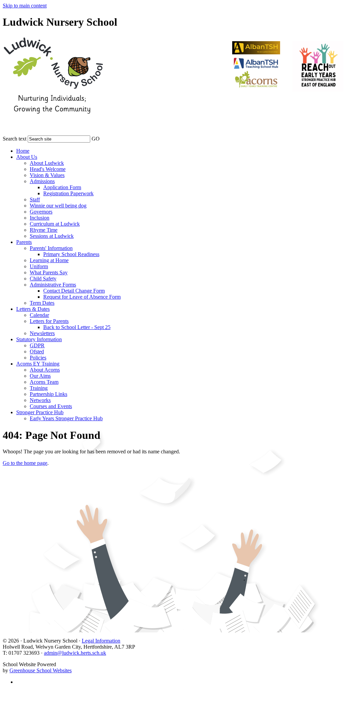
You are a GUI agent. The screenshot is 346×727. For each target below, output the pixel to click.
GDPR (37, 345)
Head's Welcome (48, 169)
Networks (40, 400)
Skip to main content (25, 5)
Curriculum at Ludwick (55, 224)
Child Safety (43, 278)
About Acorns (45, 370)
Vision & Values (47, 175)
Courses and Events (51, 406)
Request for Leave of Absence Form (82, 297)
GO (96, 139)
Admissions (42, 181)
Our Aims (40, 376)
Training (39, 388)
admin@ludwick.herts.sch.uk (75, 653)
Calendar (39, 315)
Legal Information (101, 641)
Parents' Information (51, 248)
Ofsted (37, 351)
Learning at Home (49, 260)
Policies (38, 357)
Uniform (39, 266)
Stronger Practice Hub (40, 412)
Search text (14, 139)
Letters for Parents (49, 321)
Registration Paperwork (68, 193)
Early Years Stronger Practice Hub (66, 418)
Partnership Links (48, 394)
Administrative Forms (53, 284)
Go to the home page (25, 463)
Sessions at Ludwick (52, 236)
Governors (41, 212)
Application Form (62, 187)
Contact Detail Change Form (74, 291)
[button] (104, 137)
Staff (35, 199)
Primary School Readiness (71, 254)
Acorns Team (44, 382)
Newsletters (42, 333)
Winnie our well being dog (58, 205)
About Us (26, 157)
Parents (24, 242)
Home (22, 151)
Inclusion (39, 218)
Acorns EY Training (37, 364)
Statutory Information (39, 339)
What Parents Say (49, 272)
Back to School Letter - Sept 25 (76, 327)
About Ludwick (47, 163)
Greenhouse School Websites (40, 670)
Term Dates (42, 303)
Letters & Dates (33, 309)
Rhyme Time (43, 230)
